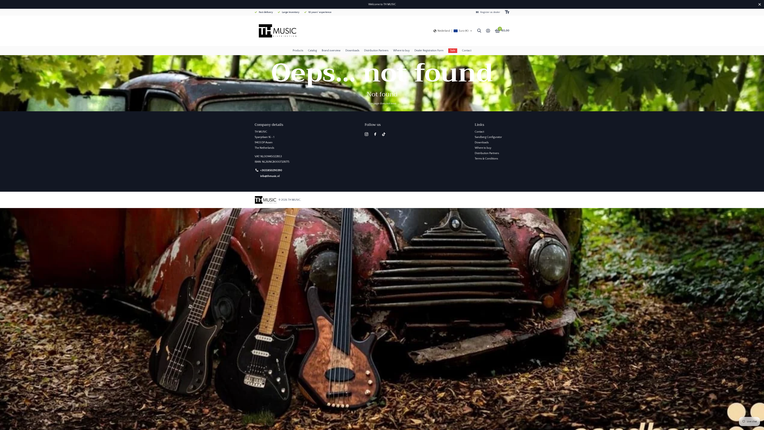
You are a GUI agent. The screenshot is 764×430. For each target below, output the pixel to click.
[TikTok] (383, 134)
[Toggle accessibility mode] (507, 12)
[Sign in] (488, 30)
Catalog (312, 50)
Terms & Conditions (486, 158)
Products (298, 50)
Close (759, 4)
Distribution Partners (376, 50)
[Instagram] (366, 134)
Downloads (352, 50)
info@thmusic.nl (270, 176)
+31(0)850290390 (271, 170)
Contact (466, 50)
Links (479, 124)
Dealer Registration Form (428, 50)
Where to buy (401, 50)
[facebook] (375, 134)
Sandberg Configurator (488, 137)
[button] (453, 31)
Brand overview (331, 50)
